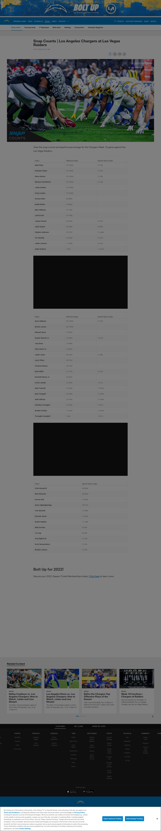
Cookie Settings (25, 828)
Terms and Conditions (12, 812)
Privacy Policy (79, 812)
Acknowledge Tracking (134, 819)
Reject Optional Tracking (113, 819)
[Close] (157, 818)
